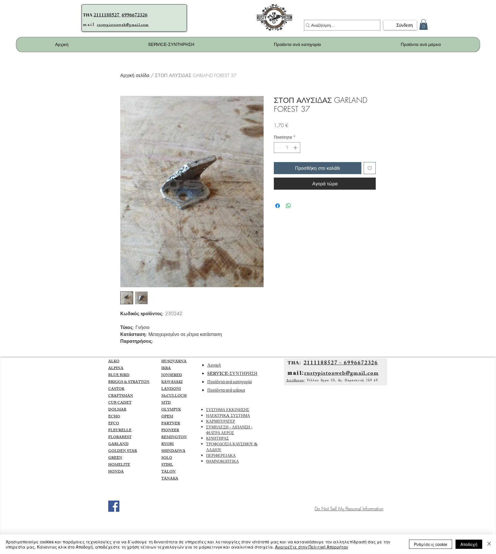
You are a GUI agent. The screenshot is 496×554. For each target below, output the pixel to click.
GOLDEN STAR (122, 451)
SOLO (166, 458)
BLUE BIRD (118, 375)
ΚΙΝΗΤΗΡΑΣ (217, 439)
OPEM (167, 416)
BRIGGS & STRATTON (129, 382)
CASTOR (116, 389)
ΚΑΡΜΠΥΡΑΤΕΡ (220, 422)
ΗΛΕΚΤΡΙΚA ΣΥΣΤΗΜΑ (228, 416)
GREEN (115, 458)
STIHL (167, 465)
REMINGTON (174, 437)
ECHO (114, 416)
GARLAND (118, 444)
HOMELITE (119, 465)
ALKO (113, 361)
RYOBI (167, 444)
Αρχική (214, 366)
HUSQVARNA (174, 361)
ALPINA (115, 368)
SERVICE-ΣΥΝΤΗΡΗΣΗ (232, 374)
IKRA (166, 368)
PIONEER (170, 430)
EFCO (113, 423)
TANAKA (169, 479)
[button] (423, 24)
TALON (168, 472)
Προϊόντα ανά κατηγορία (229, 382)
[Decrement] (278, 148)
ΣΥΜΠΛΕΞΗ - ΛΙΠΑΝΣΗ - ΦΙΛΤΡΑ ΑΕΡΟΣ (229, 430)
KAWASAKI (172, 382)
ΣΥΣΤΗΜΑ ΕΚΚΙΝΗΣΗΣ (227, 410)
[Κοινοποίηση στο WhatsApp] (288, 205)
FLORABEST (119, 437)
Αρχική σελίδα (134, 75)
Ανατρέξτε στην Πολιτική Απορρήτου (311, 547)
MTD (166, 403)
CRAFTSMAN (120, 396)
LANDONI (171, 389)
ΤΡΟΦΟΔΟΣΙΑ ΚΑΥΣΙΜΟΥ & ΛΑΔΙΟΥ (231, 447)
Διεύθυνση (295, 380)
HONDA (116, 472)
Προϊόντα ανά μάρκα (226, 391)
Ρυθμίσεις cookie (430, 544)
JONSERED (171, 375)
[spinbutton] (287, 148)
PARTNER (170, 423)
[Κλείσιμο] (489, 544)
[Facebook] (113, 506)
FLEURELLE (119, 430)
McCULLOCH (174, 396)
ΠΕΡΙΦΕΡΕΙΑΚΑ (221, 456)
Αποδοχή (468, 544)
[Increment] (295, 148)
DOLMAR (117, 410)
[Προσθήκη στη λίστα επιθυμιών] (370, 168)
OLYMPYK (171, 410)
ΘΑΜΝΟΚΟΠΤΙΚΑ (222, 461)
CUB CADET (119, 403)
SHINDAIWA (173, 451)
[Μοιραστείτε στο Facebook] (277, 205)
